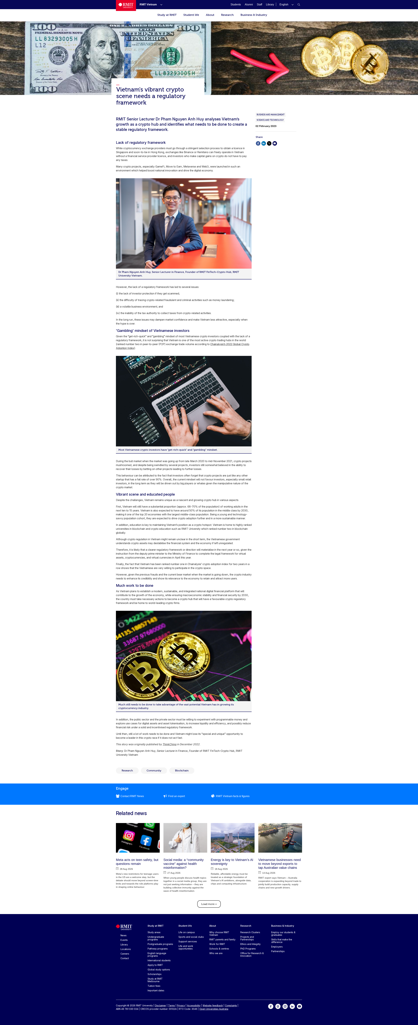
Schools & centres (219, 948)
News (124, 935)
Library (124, 944)
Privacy (181, 1005)
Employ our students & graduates (283, 933)
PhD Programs (248, 948)
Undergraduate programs (156, 938)
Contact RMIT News (132, 796)
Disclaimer (160, 1005)
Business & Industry (254, 15)
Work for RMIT (217, 944)
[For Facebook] (270, 1006)
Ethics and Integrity (250, 944)
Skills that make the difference (281, 940)
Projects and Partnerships (247, 938)
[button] (286, 4)
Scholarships (154, 974)
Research (227, 15)
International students (159, 960)
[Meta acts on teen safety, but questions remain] (138, 838)
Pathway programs (158, 948)
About (210, 15)
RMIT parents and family (222, 939)
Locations (126, 949)
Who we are (216, 953)
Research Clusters (250, 932)
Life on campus (186, 932)
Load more (209, 904)
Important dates (156, 990)
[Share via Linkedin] (263, 143)
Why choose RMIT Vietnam (219, 933)
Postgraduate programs (160, 944)
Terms (171, 1005)
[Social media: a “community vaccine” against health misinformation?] (185, 838)
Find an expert (176, 796)
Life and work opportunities (185, 947)
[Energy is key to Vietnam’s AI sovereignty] (233, 838)
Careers (125, 953)
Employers (277, 946)
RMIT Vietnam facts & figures (232, 796)
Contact (125, 958)
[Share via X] (269, 143)
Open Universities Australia (213, 1009)
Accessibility (194, 1005)
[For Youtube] (299, 1006)
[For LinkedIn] (292, 1006)
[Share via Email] (274, 143)
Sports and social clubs (191, 936)
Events (124, 940)
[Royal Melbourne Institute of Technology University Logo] (126, 5)
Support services (187, 941)
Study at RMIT (167, 15)
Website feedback (213, 1005)
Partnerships (278, 951)
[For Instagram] (285, 1006)
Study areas (154, 932)
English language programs (157, 954)
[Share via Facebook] (258, 143)
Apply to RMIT (155, 965)
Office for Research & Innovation (252, 954)
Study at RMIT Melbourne (155, 980)
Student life (191, 15)
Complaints (231, 1005)
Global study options (159, 969)
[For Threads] (278, 1006)
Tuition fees (154, 985)
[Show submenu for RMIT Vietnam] (160, 5)
